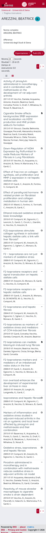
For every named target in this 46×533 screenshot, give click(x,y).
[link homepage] (8, 3)
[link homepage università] (29, 3)
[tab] (6, 75)
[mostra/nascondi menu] (43, 4)
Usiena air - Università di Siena (15, 10)
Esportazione (21, 53)
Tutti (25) (37, 53)
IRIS (15, 527)
